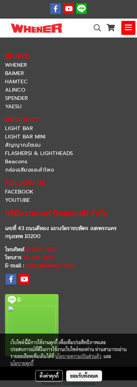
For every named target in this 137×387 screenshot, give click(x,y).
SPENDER (16, 98)
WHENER (16, 65)
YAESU (13, 107)
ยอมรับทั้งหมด (84, 376)
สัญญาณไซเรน (23, 145)
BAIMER (14, 73)
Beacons (16, 162)
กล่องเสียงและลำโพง (29, 170)
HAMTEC (16, 82)
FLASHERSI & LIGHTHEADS (39, 153)
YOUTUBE (17, 200)
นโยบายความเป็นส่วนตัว (78, 356)
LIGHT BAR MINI (25, 137)
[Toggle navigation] (128, 28)
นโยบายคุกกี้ (22, 363)
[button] (95, 28)
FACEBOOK (19, 192)
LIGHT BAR (19, 128)
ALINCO (15, 90)
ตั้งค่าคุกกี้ (49, 376)
